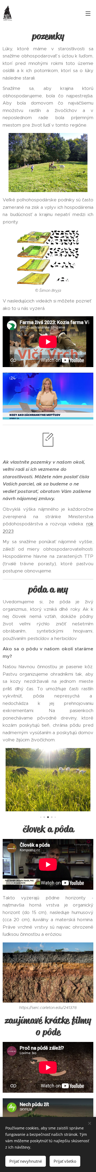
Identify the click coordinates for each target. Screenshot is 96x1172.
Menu (88, 13)
